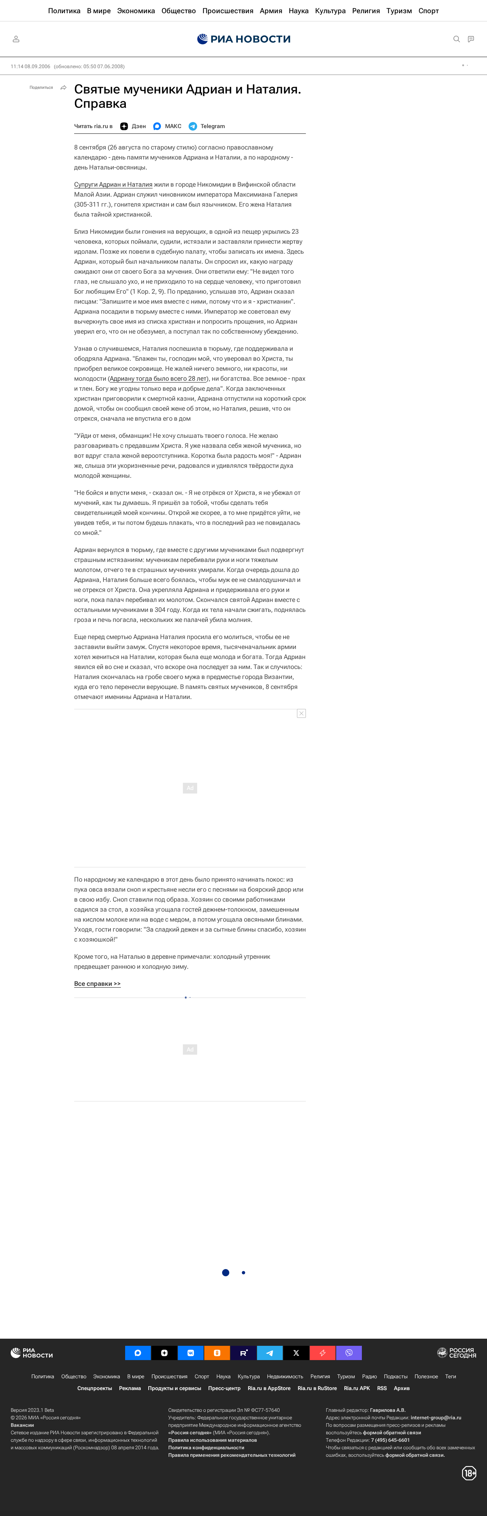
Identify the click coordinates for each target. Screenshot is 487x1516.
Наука (223, 1376)
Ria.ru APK (357, 1388)
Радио (369, 1376)
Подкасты (395, 1376)
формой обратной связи (392, 1432)
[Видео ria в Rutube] (243, 1353)
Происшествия (170, 1376)
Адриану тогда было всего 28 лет (158, 378)
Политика (42, 1376)
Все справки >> (97, 983)
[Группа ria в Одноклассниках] (217, 1353)
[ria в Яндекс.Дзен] (164, 1353)
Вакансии (22, 1425)
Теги (450, 1376)
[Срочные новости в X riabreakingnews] (322, 1353)
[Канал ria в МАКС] (138, 1353)
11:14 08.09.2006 (30, 66)
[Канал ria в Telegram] (270, 1353)
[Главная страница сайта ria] (243, 39)
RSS (382, 1388)
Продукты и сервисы (174, 1388)
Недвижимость (285, 1376)
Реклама (130, 1388)
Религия (320, 1376)
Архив (402, 1388)
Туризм (346, 1376)
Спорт (202, 1376)
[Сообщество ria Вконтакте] (191, 1353)
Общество (73, 1376)
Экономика (106, 1376)
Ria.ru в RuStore (317, 1388)
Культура (249, 1376)
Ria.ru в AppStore (269, 1388)
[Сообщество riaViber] (349, 1353)
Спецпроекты (94, 1388)
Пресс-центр (224, 1388)
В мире (135, 1376)
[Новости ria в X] (296, 1353)
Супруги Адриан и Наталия (113, 184)
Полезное (426, 1376)
